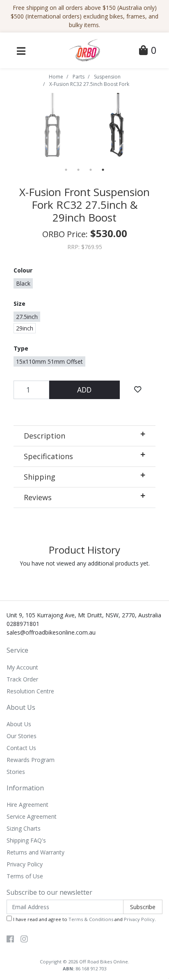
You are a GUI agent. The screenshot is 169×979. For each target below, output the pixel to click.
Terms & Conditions (91, 919)
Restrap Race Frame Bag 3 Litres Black (70, 946)
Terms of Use (25, 876)
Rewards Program (31, 760)
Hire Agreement (27, 804)
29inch (24, 328)
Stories (16, 772)
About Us (19, 724)
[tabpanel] (116, 125)
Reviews (38, 497)
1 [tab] (66, 170)
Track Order (22, 679)
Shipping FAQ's (26, 840)
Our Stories (22, 736)
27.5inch (27, 317)
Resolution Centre (30, 691)
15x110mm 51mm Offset (49, 361)
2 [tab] (78, 170)
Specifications (48, 456)
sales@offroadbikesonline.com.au (51, 632)
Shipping (39, 477)
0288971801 (23, 624)
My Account (22, 667)
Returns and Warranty (35, 852)
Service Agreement (32, 816)
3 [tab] (91, 170)
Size (19, 303)
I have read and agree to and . (84, 919)
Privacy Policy (25, 864)
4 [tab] (103, 170)
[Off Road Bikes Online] (84, 49)
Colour (23, 270)
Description (44, 436)
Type (21, 348)
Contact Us (21, 748)
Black (23, 283)
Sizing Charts (24, 828)
